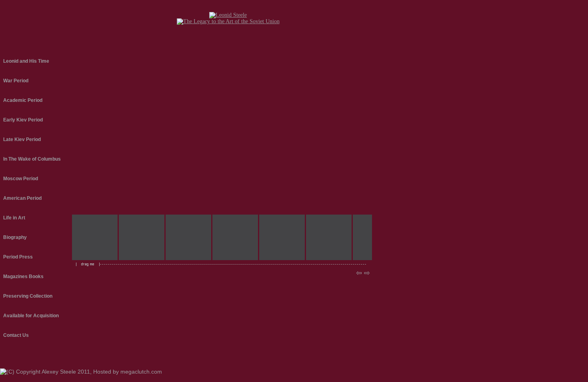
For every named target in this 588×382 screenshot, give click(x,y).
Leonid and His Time (26, 61)
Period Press (18, 257)
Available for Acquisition (31, 315)
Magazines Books (23, 276)
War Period (15, 81)
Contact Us (16, 335)
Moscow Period (20, 178)
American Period (22, 198)
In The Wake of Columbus (32, 159)
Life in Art (14, 218)
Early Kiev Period (23, 120)
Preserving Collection (27, 296)
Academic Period (22, 100)
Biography (15, 237)
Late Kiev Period (22, 139)
